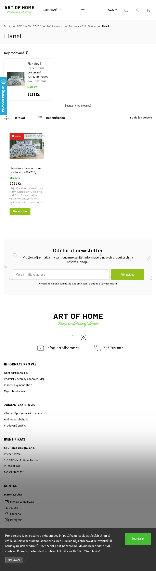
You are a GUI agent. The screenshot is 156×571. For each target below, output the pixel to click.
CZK (111, 9)
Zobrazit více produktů (78, 105)
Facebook (72, 337)
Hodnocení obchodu (16, 420)
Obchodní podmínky (16, 373)
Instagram (83, 337)
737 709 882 (113, 348)
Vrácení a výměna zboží (18, 385)
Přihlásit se (127, 274)
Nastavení (14, 559)
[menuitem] (52, 10)
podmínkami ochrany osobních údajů (95, 284)
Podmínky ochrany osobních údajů (24, 379)
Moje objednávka (14, 391)
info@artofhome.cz (63, 348)
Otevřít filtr (14, 118)
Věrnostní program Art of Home (23, 414)
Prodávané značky (15, 426)
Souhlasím (138, 539)
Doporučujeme (56, 118)
